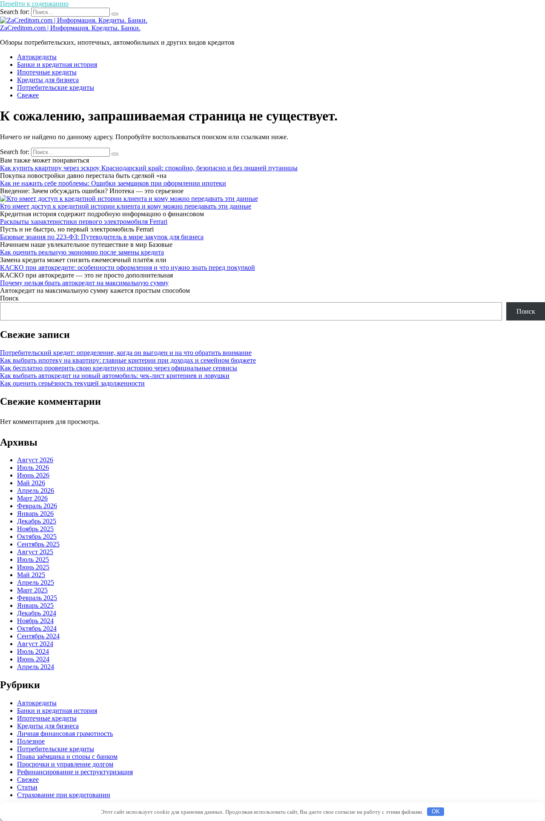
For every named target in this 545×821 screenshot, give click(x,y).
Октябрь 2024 (37, 628)
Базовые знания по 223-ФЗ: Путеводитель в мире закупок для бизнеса (102, 236)
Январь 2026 (35, 513)
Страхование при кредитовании (63, 794)
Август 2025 (35, 551)
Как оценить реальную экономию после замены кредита (82, 252)
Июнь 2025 (33, 567)
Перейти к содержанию (34, 3)
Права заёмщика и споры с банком (67, 756)
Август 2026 (35, 459)
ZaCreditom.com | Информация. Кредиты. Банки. (70, 27)
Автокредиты (37, 56)
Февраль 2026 (37, 505)
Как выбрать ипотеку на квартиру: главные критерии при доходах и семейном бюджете (128, 360)
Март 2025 (32, 590)
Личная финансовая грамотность (65, 733)
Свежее (28, 95)
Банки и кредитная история (57, 64)
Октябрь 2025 (37, 536)
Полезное (31, 741)
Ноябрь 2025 (35, 528)
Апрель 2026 (35, 490)
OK (436, 811)
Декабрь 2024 (36, 613)
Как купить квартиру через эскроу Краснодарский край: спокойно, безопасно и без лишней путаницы (149, 168)
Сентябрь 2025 (38, 544)
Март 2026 (32, 498)
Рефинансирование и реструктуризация (75, 771)
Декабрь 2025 (36, 521)
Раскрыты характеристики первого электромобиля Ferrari (83, 221)
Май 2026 (31, 482)
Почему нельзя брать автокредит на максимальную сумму (84, 282)
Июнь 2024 (33, 659)
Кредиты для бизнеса (48, 79)
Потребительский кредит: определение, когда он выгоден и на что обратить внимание (126, 352)
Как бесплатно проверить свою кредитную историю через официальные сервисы (118, 368)
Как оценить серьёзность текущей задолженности (72, 383)
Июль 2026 (33, 467)
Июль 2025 (33, 559)
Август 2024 (35, 643)
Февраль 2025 (37, 597)
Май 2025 (31, 574)
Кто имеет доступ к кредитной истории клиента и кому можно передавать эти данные (125, 206)
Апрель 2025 (35, 582)
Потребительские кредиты (55, 87)
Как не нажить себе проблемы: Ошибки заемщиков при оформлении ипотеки (113, 183)
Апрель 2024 (35, 666)
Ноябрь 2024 (35, 620)
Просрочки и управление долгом (65, 764)
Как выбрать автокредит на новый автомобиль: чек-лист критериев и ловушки (114, 375)
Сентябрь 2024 (38, 636)
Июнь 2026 (33, 475)
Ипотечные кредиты (47, 72)
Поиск (9, 298)
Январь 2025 (35, 605)
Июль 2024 (33, 651)
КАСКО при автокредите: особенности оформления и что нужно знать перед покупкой (127, 267)
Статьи (27, 787)
